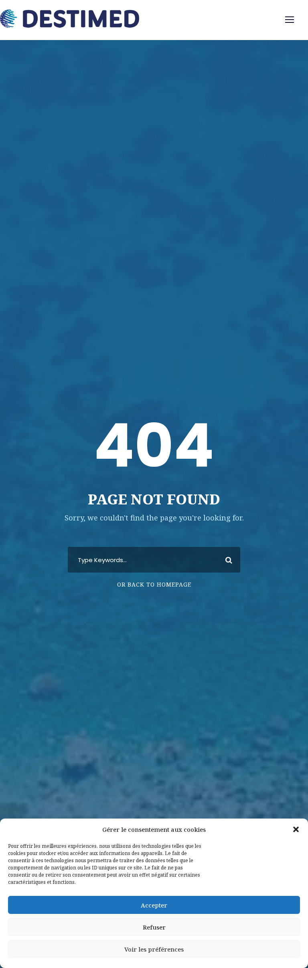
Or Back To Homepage (154, 584)
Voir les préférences (154, 949)
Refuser (154, 927)
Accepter (154, 905)
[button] (296, 829)
